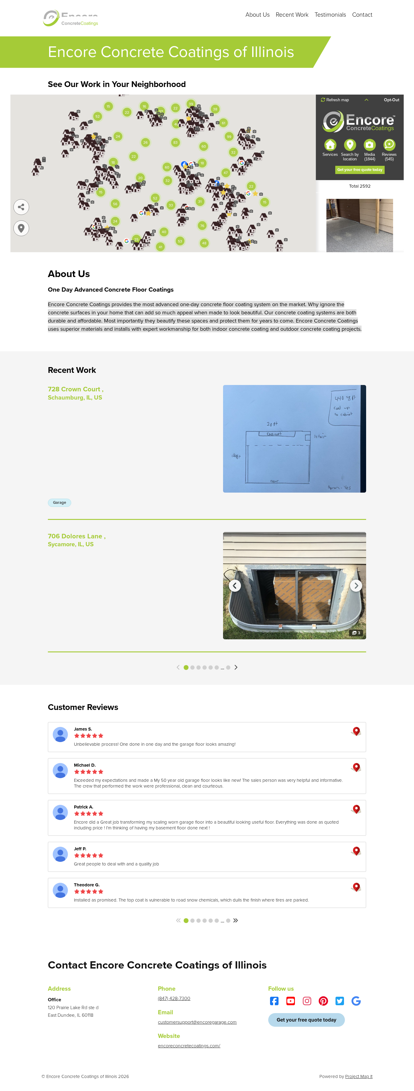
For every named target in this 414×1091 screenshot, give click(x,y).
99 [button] (228, 921)
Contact (362, 14)
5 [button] (211, 667)
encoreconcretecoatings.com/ (189, 1045)
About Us (257, 14)
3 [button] (198, 667)
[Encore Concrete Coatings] (72, 18)
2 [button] (192, 667)
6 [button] (217, 667)
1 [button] (186, 667)
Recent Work (292, 14)
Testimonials (330, 14)
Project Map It (358, 1076)
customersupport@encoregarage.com (197, 1022)
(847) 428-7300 (174, 998)
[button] (178, 667)
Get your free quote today (306, 1020)
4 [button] (204, 667)
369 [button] (228, 667)
